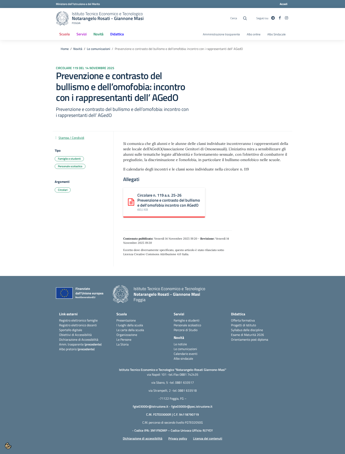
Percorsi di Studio (185, 330)
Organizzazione (126, 334)
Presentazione (126, 320)
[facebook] (280, 18)
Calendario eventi (185, 353)
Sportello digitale (70, 330)
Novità (77, 48)
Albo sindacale (183, 358)
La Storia (122, 344)
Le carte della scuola (130, 330)
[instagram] (286, 18)
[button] (8, 446)
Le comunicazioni (98, 48)
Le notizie (180, 344)
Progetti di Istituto (243, 325)
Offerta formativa (243, 320)
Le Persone (123, 339)
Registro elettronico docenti (78, 325)
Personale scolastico (187, 325)
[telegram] (273, 18)
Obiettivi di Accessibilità (75, 334)
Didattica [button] (117, 34)
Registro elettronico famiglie (78, 320)
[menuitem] (64, 34)
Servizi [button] (81, 34)
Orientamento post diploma (249, 339)
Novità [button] (98, 34)
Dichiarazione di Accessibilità (78, 339)
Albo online (254, 34)
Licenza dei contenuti (207, 438)
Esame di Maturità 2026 (247, 334)
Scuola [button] (64, 34)
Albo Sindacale (276, 34)
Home (65, 48)
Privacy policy (177, 438)
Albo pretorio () (77, 349)
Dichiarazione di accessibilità (142, 438)
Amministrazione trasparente (221, 34)
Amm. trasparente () (80, 344)
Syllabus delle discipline (247, 330)
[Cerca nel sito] (245, 18)
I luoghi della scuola (129, 325)
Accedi (284, 4)
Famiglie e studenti (186, 320)
